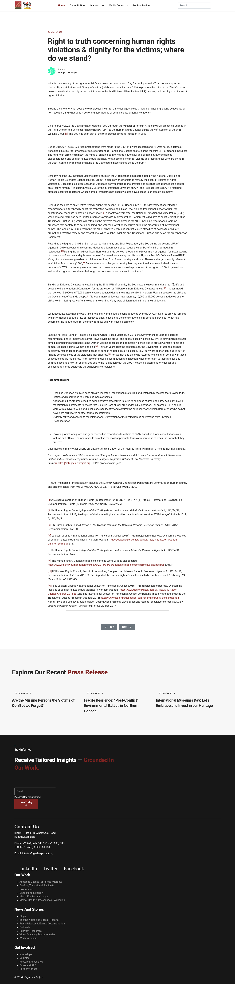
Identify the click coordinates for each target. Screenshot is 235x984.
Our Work (95, 5)
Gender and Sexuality (31, 892)
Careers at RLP (28, 965)
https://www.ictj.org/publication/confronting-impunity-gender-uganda (140, 597)
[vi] (49, 560)
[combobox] (194, 6)
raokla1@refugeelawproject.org (72, 463)
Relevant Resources (31, 930)
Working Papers (28, 938)
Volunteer (25, 958)
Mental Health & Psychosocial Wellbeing (42, 900)
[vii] (50, 571)
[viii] (50, 585)
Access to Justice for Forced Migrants (41, 881)
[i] (49, 499)
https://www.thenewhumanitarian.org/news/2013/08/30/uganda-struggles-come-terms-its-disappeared (106, 564)
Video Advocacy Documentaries (37, 934)
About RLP (76, 5)
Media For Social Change (34, 896)
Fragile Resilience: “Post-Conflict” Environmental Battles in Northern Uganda (111, 705)
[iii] (49, 525)
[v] (49, 550)
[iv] (49, 535)
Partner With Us (28, 968)
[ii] (104, 213)
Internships (26, 954)
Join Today (26, 802)
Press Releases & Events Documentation (42, 923)
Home (61, 5)
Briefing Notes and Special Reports (39, 919)
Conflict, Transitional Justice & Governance (37, 887)
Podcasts (25, 927)
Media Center (116, 5)
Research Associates (31, 961)
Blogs (23, 916)
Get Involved (140, 5)
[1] (66, 133)
